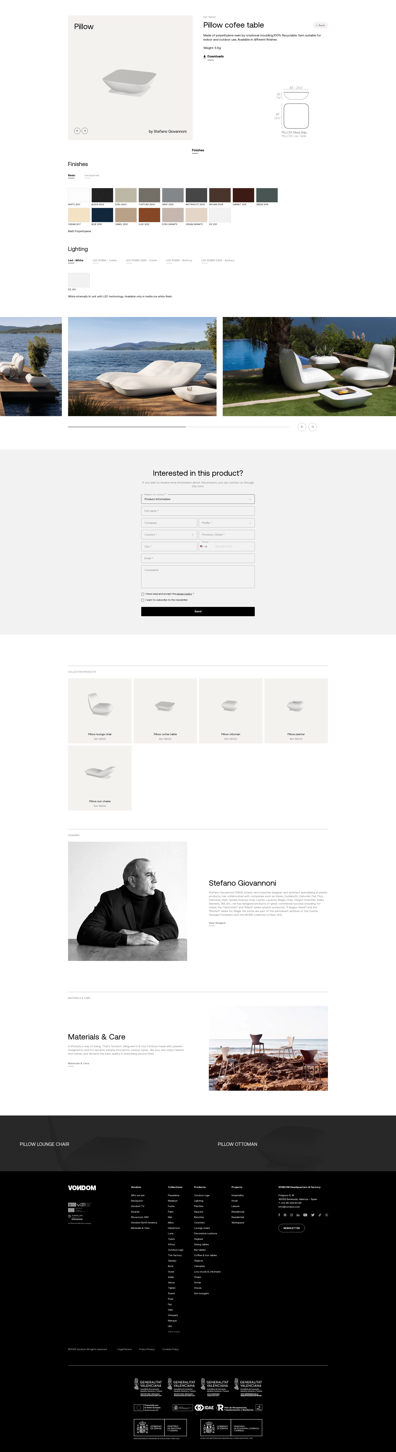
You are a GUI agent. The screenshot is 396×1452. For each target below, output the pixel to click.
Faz (170, 1304)
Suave (171, 1293)
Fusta (171, 1206)
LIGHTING (198, 1200)
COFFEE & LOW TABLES (205, 1255)
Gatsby (172, 1260)
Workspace (238, 1222)
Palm (170, 1211)
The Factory (175, 1255)
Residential (238, 1217)
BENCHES (199, 1217)
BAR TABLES (200, 1250)
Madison (173, 1200)
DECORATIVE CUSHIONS (205, 1233)
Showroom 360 (140, 1217)
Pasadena (173, 1195)
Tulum (171, 1239)
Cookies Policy (170, 1349)
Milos (171, 1222)
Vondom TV (137, 1206)
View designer (217, 922)
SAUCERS (198, 1211)
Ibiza (170, 1266)
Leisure (235, 1206)
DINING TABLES (201, 1244)
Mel (170, 1217)
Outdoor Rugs (175, 1250)
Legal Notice (125, 1349)
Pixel (170, 1299)
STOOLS (198, 1288)
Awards (135, 1211)
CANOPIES (199, 1266)
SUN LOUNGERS (201, 1293)
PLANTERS (198, 1206)
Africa (171, 1244)
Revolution (137, 1200)
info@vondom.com (289, 1206)
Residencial (238, 1211)
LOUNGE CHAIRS (202, 1228)
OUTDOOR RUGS (201, 1195)
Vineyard (173, 1315)
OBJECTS (198, 1260)
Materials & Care (78, 1063)
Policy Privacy (147, 1349)
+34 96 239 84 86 (290, 1203)
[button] (77, 131)
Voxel (171, 1271)
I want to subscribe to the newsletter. (167, 600)
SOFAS (197, 1282)
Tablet (171, 1288)
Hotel (235, 1200)
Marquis (172, 1320)
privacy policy (184, 594)
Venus (171, 1282)
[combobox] (198, 499)
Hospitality (238, 1195)
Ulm (170, 1326)
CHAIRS (197, 1277)
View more (174, 1331)
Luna (170, 1233)
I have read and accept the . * (170, 594)
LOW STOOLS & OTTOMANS (207, 1271)
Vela (170, 1309)
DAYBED (198, 1239)
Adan (171, 1277)
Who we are (137, 1195)
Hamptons (174, 1228)
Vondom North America (144, 1222)
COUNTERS (199, 1222)
